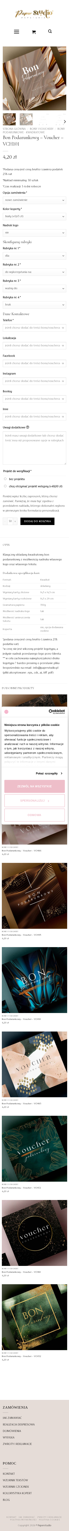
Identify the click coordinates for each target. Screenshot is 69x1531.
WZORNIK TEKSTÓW (15, 1480)
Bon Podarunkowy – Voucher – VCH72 (21, 1188)
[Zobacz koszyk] (34, 31)
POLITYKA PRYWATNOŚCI (23, 1520)
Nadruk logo (11, 225)
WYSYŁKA (8, 1437)
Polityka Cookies (49, 1520)
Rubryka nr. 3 (12, 281)
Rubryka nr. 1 (11, 248)
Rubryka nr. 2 (12, 264)
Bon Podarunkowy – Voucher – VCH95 (21, 935)
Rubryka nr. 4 (12, 297)
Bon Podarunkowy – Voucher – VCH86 (21, 851)
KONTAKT (9, 1473)
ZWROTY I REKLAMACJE (17, 1444)
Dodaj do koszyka (37, 521)
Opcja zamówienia (15, 192)
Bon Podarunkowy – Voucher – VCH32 (21, 1356)
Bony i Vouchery (41, 129)
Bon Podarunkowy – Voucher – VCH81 (21, 1272)
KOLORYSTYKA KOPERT (17, 1493)
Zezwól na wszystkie (34, 786)
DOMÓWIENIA (12, 1431)
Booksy (8, 391)
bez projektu (16, 479)
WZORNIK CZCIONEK (16, 1486)
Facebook (9, 356)
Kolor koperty (12, 209)
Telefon (8, 320)
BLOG (6, 1500)
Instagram (10, 373)
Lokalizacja (10, 338)
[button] (16, 31)
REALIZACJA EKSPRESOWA (19, 1424)
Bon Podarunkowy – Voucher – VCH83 (21, 1103)
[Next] (64, 121)
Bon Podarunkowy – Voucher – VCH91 (21, 1019)
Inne (6, 409)
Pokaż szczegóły (47, 773)
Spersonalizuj (32, 800)
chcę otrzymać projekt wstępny (35, 486)
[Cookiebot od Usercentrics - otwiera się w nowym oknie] (49, 711)
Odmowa (34, 814)
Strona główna (14, 129)
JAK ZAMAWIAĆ (12, 1418)
